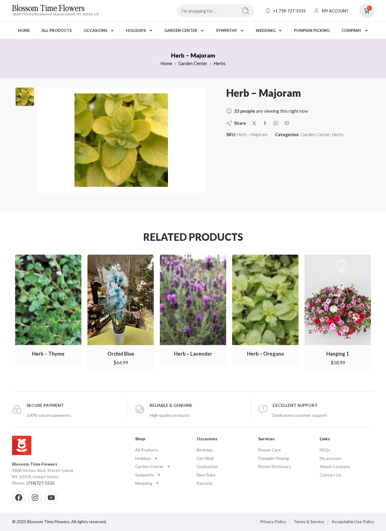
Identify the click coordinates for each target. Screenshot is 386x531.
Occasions (95, 30)
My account (331, 458)
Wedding (265, 30)
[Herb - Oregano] (265, 300)
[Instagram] (35, 497)
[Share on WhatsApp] (275, 123)
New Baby (206, 474)
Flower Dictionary (274, 466)
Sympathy (226, 30)
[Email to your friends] (287, 123)
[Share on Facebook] (265, 123)
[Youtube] (51, 497)
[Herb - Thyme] (48, 300)
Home (24, 30)
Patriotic (205, 483)
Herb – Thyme (48, 354)
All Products (57, 30)
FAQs (325, 449)
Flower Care (269, 449)
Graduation (207, 466)
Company (351, 30)
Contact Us (330, 474)
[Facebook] (18, 497)
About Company (335, 466)
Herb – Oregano (265, 354)
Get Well (205, 458)
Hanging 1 (337, 354)
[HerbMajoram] (24, 96)
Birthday (205, 449)
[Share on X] (254, 123)
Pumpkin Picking (312, 30)
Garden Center (180, 30)
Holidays (136, 30)
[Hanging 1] (338, 300)
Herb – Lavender (193, 354)
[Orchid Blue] (120, 300)
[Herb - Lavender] (193, 300)
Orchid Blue (120, 354)
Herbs (220, 63)
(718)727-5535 (41, 482)
